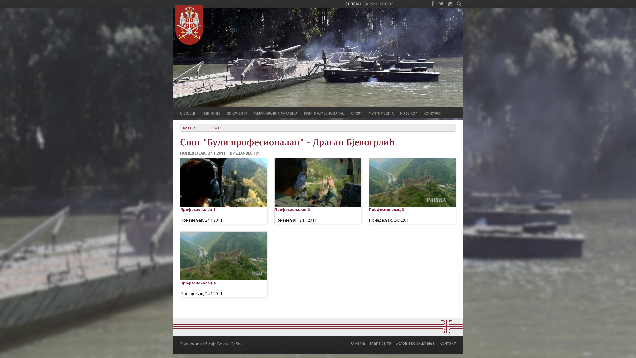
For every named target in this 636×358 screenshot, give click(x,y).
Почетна (188, 128)
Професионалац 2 (292, 209)
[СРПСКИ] (353, 3)
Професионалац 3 (386, 209)
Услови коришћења (415, 343)
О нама (358, 343)
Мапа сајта (380, 343)
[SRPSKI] (370, 3)
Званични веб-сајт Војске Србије (212, 344)
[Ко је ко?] (411, 113)
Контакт (447, 343)
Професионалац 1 (198, 209)
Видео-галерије (219, 128)
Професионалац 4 (198, 282)
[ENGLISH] (388, 3)
